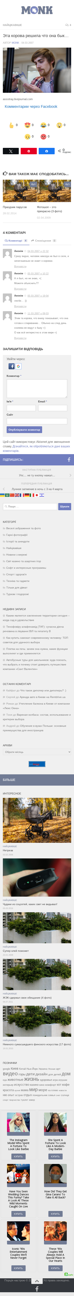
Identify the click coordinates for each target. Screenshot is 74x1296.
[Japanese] (37, 495)
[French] (22, 495)
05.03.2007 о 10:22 (38, 273)
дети (30, 1074)
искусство (21, 1084)
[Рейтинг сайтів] (37, 766)
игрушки (62, 1080)
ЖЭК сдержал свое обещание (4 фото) (27, 997)
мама (24, 1090)
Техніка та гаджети (17, 581)
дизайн (41, 1074)
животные (15, 1080)
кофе (65, 1084)
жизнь (31, 1079)
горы (22, 1074)
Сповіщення (45, 240)
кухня (17, 1090)
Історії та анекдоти (17, 541)
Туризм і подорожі (17, 594)
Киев (14, 1068)
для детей (54, 1074)
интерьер (8, 1085)
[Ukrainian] (2, 495)
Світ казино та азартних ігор (23, 561)
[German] (27, 495)
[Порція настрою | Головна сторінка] (37, 10)
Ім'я (10, 401)
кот (59, 1084)
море (43, 1090)
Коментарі (17, 240)
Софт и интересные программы (26, 567)
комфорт (50, 1084)
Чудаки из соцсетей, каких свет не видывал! (30, 904)
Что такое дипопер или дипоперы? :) (43, 690)
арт (58, 1068)
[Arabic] (7, 495)
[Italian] (32, 495)
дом (66, 1073)
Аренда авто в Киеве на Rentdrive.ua (42, 697)
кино (41, 1084)
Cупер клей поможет (16, 950)
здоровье (46, 1079)
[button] (12, 368)
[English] (17, 495)
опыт (11, 1095)
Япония (51, 1069)
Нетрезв (8, 850)
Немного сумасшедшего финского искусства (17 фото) (37, 1044)
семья (51, 1095)
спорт (5, 1100)
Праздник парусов (15, 207)
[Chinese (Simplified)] (12, 495)
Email (42, 401)
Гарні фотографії (17, 535)
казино (34, 1084)
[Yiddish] (41, 495)
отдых (28, 1095)
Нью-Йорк (32, 1068)
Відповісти (20, 266)
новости (63, 1090)
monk (15, 42)
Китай (22, 1068)
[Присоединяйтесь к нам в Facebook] (69, 459)
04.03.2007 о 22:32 (38, 251)
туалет (24, 1100)
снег (58, 1095)
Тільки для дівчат (16, 587)
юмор (32, 1100)
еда (5, 1080)
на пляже (53, 1090)
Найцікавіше (12, 25)
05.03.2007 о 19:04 (38, 295)
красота (8, 1090)
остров (19, 1095)
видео (10, 1073)
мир (33, 1089)
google (6, 1068)
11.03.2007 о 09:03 (38, 313)
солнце (65, 1095)
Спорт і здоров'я (16, 574)
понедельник (40, 1095)
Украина (43, 1069)
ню (5, 1095)
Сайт (10, 414)
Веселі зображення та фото (23, 528)
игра (55, 1080)
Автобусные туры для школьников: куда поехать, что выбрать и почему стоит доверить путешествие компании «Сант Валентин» (35, 664)
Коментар (14, 375)
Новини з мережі (16, 554)
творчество (14, 1100)
